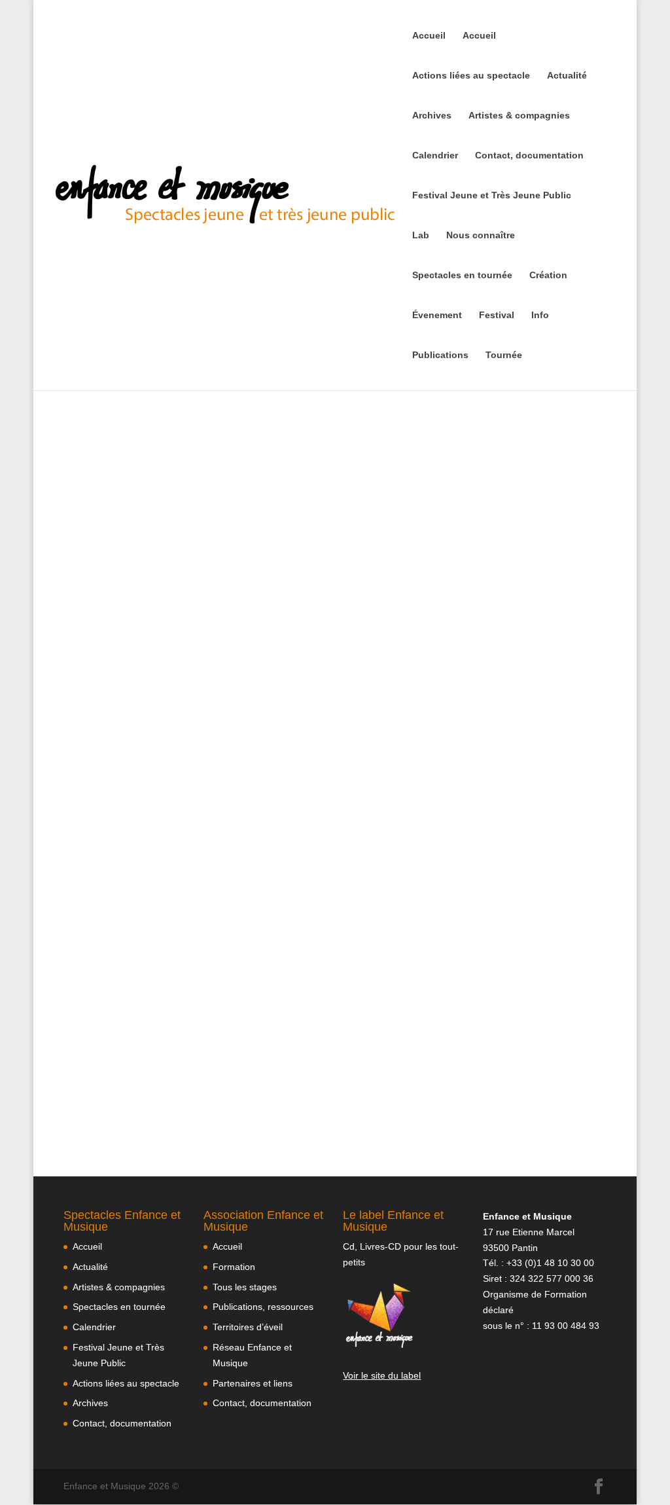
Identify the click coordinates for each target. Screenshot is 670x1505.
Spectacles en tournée (462, 275)
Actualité (567, 76)
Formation (234, 1266)
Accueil (429, 36)
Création (548, 275)
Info (540, 315)
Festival (496, 315)
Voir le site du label (382, 1375)
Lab (420, 235)
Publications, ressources (263, 1306)
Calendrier (435, 155)
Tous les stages (245, 1287)
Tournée (503, 355)
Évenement (437, 315)
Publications (440, 355)
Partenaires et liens (252, 1383)
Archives (431, 115)
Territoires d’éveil (248, 1327)
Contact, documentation (529, 155)
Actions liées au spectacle (471, 76)
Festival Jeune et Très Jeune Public (491, 195)
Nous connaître (480, 235)
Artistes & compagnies (519, 115)
